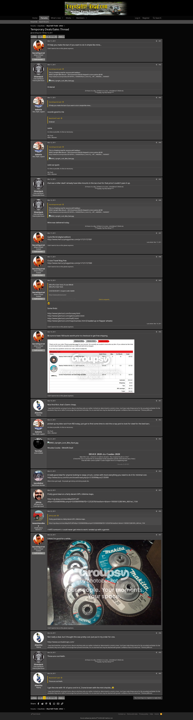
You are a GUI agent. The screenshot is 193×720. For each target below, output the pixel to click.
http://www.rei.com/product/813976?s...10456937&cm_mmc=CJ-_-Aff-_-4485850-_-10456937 (79, 77)
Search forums (44, 22)
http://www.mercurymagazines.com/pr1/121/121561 (69, 239)
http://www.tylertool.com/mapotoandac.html (66, 321)
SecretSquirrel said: (55, 69)
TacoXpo (38, 451)
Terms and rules (132, 714)
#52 (160, 420)
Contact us (121, 714)
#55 (160, 490)
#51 (160, 401)
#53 (160, 439)
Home (34, 18)
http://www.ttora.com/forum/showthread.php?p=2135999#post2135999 (78, 477)
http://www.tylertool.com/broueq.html (63, 313)
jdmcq (38, 502)
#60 (160, 673)
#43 (160, 98)
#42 (160, 65)
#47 (160, 233)
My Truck (50, 136)
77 (56, 37)
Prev (34, 37)
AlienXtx (38, 413)
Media (68, 18)
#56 (160, 511)
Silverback (38, 76)
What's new (56, 18)
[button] (62, 18)
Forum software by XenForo (96, 718)
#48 (160, 257)
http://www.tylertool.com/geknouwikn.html (65, 316)
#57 (160, 535)
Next (60, 37)
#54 (160, 471)
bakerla (38, 109)
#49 (160, 280)
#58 (160, 633)
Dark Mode (36, 714)
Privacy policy (143, 714)
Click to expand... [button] (104, 299)
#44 (160, 142)
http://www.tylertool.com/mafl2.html (63, 318)
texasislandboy (38, 524)
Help (151, 714)
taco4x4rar (38, 483)
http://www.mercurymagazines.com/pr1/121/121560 (69, 263)
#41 (160, 41)
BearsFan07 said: (54, 118)
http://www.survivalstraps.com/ (60, 642)
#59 (160, 652)
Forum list (34, 22)
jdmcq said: (52, 516)
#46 (160, 200)
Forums (44, 18)
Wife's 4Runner (52, 137)
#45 (160, 179)
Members (80, 18)
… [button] (52, 37)
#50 (160, 332)
